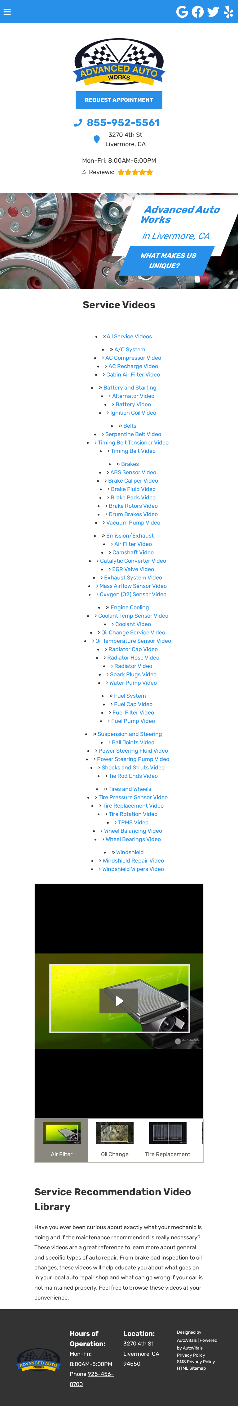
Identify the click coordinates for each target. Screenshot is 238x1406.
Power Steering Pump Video (133, 759)
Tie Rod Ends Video (133, 776)
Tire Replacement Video (133, 805)
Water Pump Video (133, 682)
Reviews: (98, 172)
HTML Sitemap (191, 1368)
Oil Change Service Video (133, 632)
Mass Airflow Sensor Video (133, 586)
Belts (129, 425)
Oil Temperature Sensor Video (133, 641)
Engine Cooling (130, 607)
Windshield (130, 852)
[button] (182, 12)
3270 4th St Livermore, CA (125, 139)
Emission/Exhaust (130, 535)
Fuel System (130, 695)
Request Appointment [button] (119, 100)
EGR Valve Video (133, 569)
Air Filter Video (133, 544)
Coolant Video (133, 624)
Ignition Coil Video (133, 412)
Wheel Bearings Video (133, 839)
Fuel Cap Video (133, 704)
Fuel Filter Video (133, 712)
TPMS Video (133, 822)
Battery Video (133, 404)
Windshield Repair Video (133, 860)
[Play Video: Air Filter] (118, 1001)
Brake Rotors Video (133, 505)
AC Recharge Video (133, 366)
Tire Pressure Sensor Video (133, 797)
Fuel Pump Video (133, 721)
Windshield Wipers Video (133, 869)
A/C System (129, 349)
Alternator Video (133, 396)
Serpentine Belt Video (133, 434)
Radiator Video (133, 666)
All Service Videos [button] (129, 336)
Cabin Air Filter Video (133, 374)
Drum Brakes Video (133, 514)
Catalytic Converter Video (133, 560)
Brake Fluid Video (133, 489)
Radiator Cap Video (133, 649)
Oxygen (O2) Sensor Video (133, 594)
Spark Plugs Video (133, 674)
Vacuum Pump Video (133, 522)
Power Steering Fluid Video (133, 750)
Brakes (130, 464)
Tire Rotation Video (133, 814)
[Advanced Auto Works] (119, 61)
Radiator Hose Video (133, 657)
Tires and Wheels (129, 789)
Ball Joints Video (133, 742)
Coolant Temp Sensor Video (133, 615)
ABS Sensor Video (133, 472)
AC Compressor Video (133, 357)
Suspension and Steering (130, 734)
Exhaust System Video (133, 577)
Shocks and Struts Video (133, 767)
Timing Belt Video (133, 451)
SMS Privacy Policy (196, 1361)
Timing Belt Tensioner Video (133, 442)
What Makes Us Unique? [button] (168, 260)
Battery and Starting (130, 387)
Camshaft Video (133, 552)
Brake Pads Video (133, 497)
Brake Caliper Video (133, 480)
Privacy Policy (191, 1355)
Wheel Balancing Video (133, 830)
